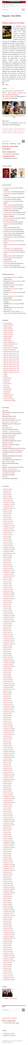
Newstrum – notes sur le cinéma (11, 431)
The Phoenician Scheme (10, 237)
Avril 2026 (6, 494)
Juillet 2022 (7, 579)
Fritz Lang (6, 381)
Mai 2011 (6, 832)
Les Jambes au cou (8, 201)
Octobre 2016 (7, 710)
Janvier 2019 (7, 659)
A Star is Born (7, 191)
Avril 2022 (6, 585)
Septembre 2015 (8, 734)
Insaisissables (7, 197)
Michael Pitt (21, 92)
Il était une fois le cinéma (9, 435)
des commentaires (10, 1035)
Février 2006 (7, 951)
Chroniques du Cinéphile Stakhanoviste (13, 450)
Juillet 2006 (7, 942)
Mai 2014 (6, 764)
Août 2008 (6, 894)
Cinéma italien (7, 340)
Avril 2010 (6, 857)
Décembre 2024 (8, 525)
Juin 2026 (6, 491)
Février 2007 (7, 928)
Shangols (4, 454)
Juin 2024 (6, 536)
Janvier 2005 (7, 975)
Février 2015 (7, 747)
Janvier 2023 (7, 568)
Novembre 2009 (8, 866)
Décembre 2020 (8, 615)
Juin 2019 (6, 649)
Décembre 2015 (8, 728)
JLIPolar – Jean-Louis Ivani (9, 469)
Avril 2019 (6, 653)
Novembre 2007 (8, 911)
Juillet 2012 (7, 806)
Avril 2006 (6, 947)
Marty (5, 227)
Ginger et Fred (14, 296)
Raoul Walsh (7, 387)
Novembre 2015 (8, 730)
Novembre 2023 (8, 549)
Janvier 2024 (7, 545)
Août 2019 (6, 645)
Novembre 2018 (8, 662)
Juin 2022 (6, 581)
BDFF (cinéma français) (8, 461)
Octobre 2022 (7, 574)
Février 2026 (7, 498)
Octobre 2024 (7, 528)
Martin (5, 277)
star (19, 131)
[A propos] (14, 993)
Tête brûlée (7, 222)
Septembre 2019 (8, 644)
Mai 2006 (6, 945)
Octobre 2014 (7, 755)
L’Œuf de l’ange (8, 212)
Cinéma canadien (8, 332)
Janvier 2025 (7, 523)
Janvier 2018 (7, 681)
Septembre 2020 (8, 621)
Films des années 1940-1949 (11, 359)
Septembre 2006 (8, 938)
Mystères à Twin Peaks (10, 252)
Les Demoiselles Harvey (10, 257)
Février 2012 (7, 815)
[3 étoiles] (11, 88)
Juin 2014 (6, 762)
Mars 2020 (6, 632)
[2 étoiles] (10, 88)
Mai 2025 (6, 515)
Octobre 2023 (7, 551)
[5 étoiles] (14, 88)
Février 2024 (7, 544)
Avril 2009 (6, 879)
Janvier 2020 (7, 636)
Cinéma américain (18, 128)
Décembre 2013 (8, 774)
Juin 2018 (6, 672)
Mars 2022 (6, 587)
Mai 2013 (6, 787)
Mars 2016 (6, 723)
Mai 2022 (6, 583)
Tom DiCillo (5, 98)
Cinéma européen (8, 334)
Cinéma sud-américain (10, 349)
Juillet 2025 (7, 511)
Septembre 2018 (8, 666)
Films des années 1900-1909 (11, 351)
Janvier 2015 (7, 749)
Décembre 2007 (8, 909)
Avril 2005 (6, 970)
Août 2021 (6, 600)
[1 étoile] (8, 88)
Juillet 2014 (7, 760)
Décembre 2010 (8, 842)
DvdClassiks (5, 410)
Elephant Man (7, 256)
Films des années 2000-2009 (11, 370)
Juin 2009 (6, 876)
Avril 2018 (6, 676)
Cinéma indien (7, 338)
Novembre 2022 (8, 572)
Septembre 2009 (8, 870)
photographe (15, 131)
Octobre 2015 (7, 732)
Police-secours (8, 205)
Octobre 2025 (7, 506)
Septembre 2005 (8, 960)
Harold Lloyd (7, 379)
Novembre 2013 (8, 776)
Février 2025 (7, 521)
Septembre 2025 (8, 508)
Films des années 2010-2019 (11, 372)
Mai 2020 (6, 628)
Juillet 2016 (7, 715)
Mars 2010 (6, 859)
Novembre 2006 (8, 934)
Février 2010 (7, 860)
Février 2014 (7, 770)
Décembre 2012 (8, 796)
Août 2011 (6, 826)
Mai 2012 (6, 809)
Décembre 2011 (8, 819)
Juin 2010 (6, 853)
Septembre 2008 (8, 892)
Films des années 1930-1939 (11, 357)
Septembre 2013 (8, 779)
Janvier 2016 (7, 726)
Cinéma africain (8, 323)
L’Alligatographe (6, 457)
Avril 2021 (6, 608)
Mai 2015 (6, 742)
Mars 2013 (6, 791)
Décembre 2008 (8, 887)
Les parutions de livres (10, 400)
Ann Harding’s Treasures (9, 418)
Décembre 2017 (8, 683)
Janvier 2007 (7, 930)
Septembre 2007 (8, 915)
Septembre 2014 (8, 757)
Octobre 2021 (7, 596)
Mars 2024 (6, 542)
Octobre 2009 (7, 868)
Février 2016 (7, 725)
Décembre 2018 (8, 660)
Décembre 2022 (8, 570)
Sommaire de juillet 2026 (10, 220)
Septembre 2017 (8, 689)
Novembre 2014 (8, 753)
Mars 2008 (6, 904)
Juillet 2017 (7, 693)
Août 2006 (6, 940)
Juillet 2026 (7, 489)
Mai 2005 (6, 968)
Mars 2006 (6, 949)
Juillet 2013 (7, 783)
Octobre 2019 (7, 642)
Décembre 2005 (8, 955)
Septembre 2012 (8, 802)
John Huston (7, 391)
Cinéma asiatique (8, 328)
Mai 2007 (6, 923)
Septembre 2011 (8, 825)
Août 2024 (6, 532)
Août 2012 (6, 804)
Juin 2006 (6, 943)
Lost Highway (7, 229)
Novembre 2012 (8, 798)
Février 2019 (7, 657)
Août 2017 (6, 691)
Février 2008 (7, 906)
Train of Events (8, 233)
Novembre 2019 (8, 640)
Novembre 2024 (8, 527)
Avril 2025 (6, 517)
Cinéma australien (8, 330)
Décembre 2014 (8, 751)
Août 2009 (6, 872)
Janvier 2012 (7, 817)
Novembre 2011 (8, 821)
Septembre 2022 (8, 576)
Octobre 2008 (7, 891)
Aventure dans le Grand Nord (11, 214)
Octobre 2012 (7, 800)
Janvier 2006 (7, 953)
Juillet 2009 (7, 874)
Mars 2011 (6, 836)
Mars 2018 (6, 677)
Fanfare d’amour (8, 223)
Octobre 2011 (7, 823)
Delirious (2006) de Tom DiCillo (13, 23)
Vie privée (6, 267)
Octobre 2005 (7, 959)
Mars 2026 (6, 496)
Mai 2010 (6, 855)
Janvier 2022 (7, 591)
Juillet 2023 (7, 557)
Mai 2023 (6, 561)
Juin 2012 (6, 808)
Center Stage (7, 263)
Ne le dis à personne (15, 281)
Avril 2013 (6, 789)
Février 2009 (7, 883)
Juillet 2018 (7, 670)
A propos (6, 998)
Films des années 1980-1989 (11, 366)
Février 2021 (7, 611)
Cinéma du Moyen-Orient (10, 344)
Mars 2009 (6, 881)
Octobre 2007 (7, 913)
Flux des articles (9, 1033)
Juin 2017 (6, 694)
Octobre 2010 (7, 845)
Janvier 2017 (7, 704)
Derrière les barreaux (9, 240)
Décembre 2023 (8, 547)
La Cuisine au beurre (9, 188)
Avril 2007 (6, 925)
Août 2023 (6, 555)
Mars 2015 (6, 745)
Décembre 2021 (8, 593)
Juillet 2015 (7, 738)
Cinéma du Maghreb (9, 342)
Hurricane (6, 265)
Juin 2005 (6, 966)
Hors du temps (7, 218)
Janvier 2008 (7, 908)
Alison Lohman (6, 94)
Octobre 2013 (7, 777)
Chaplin (6, 376)
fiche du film (10, 96)
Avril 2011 (6, 834)
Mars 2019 (6, 655)
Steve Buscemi (12, 92)
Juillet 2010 (7, 851)
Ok (23, 10)
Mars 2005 (6, 972)
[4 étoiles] (13, 88)
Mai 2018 (6, 674)
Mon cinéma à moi (7, 427)
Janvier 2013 (7, 794)
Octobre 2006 (7, 936)
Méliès (5, 374)
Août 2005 (6, 962)
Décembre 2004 (8, 977)
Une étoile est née (8, 193)
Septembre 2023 (8, 553)
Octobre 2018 (7, 664)
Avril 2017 (6, 698)
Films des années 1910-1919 (11, 353)
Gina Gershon (14, 94)
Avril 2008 (6, 902)
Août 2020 (6, 623)
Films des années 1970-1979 (11, 364)
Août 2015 (6, 736)
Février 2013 (7, 793)
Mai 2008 (6, 900)
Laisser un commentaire (18, 132)
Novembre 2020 (8, 617)
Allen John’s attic (7, 446)
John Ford (6, 385)
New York (10, 131)
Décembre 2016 (8, 706)
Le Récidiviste (7, 206)
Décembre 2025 (8, 502)
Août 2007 (6, 917)
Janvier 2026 (7, 500)
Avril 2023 (6, 562)
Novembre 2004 (8, 979)
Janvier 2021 (7, 613)
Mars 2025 (6, 519)
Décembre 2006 (8, 932)
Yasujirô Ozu (7, 393)
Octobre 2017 (7, 687)
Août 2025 (6, 510)
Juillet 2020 (7, 625)
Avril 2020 (6, 630)
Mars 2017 (6, 700)
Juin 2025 (6, 513)
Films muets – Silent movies (10, 422)
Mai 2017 (6, 696)
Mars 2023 (6, 564)
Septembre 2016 (8, 711)
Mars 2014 (6, 768)
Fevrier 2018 (7, 679)
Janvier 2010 (7, 862)
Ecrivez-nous (13, 998)
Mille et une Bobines (7, 442)
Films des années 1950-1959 (11, 361)
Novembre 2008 (8, 889)
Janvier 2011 (7, 840)
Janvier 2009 (7, 885)
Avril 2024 (6, 540)
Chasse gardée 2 (8, 208)
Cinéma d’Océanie (8, 345)
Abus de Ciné (5, 414)
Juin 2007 (6, 921)
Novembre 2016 (8, 708)
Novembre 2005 (8, 957)
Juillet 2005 (7, 964)
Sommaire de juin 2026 (10, 261)
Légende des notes (9, 395)
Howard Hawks (8, 389)
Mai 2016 (6, 719)
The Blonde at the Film (8, 473)
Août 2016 (6, 713)
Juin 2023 (6, 559)
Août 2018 (6, 668)
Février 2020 (7, 634)
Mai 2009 (6, 877)
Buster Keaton (7, 378)
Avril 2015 (6, 743)
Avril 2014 (6, 766)
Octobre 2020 (7, 619)
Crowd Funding (8, 396)
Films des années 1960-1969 (11, 362)
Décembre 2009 (8, 864)
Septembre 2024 (8, 530)
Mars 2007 (6, 926)
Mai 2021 (6, 606)
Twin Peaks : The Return (10, 244)
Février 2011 (7, 838)
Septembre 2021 (8, 598)
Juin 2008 (6, 898)
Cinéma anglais (8, 327)
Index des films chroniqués (9, 1018)
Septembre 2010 (8, 847)
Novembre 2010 (8, 843)
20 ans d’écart (14, 288)
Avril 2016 (6, 721)
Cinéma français (8, 336)
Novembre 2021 (8, 594)
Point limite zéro (13, 285)
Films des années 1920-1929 (11, 355)
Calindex (4, 465)
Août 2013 (6, 781)
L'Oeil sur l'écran (7, 4)
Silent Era (4, 476)
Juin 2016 (6, 717)
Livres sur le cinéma (9, 398)
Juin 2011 (6, 830)
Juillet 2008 (7, 896)
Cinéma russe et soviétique (11, 347)
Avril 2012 (6, 811)
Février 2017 (7, 702)
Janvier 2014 (7, 772)
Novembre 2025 (8, 504)
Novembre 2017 (8, 685)
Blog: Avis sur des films (8, 439)
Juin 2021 (6, 604)
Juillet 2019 (7, 647)
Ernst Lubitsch (7, 383)
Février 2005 (7, 974)
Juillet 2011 (6, 828)
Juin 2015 (6, 740)
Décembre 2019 (8, 638)
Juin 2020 (6, 627)
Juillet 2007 (7, 919)
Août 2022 (6, 577)
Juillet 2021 (7, 602)
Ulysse (5, 199)
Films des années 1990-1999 (11, 368)
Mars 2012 (6, 813)
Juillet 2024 (7, 534)
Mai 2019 (6, 651)
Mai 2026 (6, 493)
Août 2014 (6, 759)
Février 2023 (7, 566)
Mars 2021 (6, 610)
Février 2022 (7, 589)
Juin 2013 (6, 785)
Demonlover (7, 231)
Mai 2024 (6, 538)
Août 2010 (6, 849)
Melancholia (15, 307)
